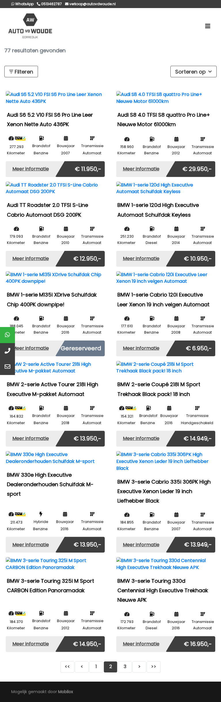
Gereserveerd (81, 348)
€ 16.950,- (198, 643)
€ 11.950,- (88, 168)
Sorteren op (191, 71)
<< (67, 666)
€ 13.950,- (87, 437)
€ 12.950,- (87, 257)
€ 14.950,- (87, 643)
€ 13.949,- (198, 543)
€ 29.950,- (197, 168)
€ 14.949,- (198, 437)
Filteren (23, 71)
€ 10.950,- (198, 257)
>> (153, 666)
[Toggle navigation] (207, 26)
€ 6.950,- (199, 347)
